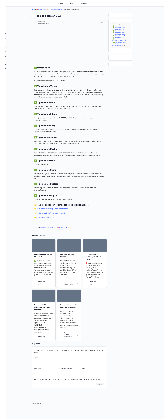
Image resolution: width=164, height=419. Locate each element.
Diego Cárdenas (68, 283)
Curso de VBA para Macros (57, 9)
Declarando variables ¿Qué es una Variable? (52, 209)
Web (83, 368)
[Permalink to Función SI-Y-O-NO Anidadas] (69, 245)
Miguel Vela (41, 21)
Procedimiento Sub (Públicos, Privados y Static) (93, 257)
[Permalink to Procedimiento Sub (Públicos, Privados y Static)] (95, 245)
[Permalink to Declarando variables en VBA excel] (43, 245)
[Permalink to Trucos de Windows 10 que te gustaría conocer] (69, 296)
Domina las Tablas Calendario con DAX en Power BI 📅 (42, 307)
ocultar (121, 24)
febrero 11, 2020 (68, 284)
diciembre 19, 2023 (43, 23)
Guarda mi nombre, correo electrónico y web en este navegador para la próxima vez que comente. (68, 379)
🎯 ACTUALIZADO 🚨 (42, 9)
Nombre (37, 368)
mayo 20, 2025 (42, 338)
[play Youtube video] (69, 43)
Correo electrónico (65, 368)
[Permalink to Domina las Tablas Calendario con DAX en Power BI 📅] (43, 296)
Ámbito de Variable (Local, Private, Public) (51, 213)
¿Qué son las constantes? (45, 217)
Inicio (33, 9)
